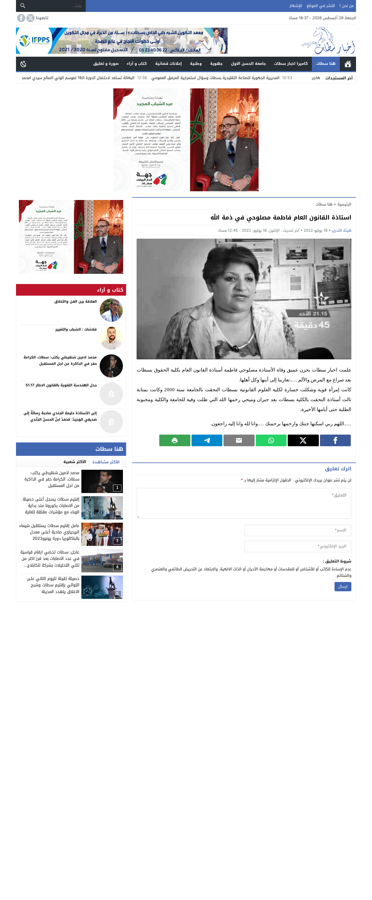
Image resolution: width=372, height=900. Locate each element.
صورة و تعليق (106, 63)
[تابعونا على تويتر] (30, 18)
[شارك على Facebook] (335, 440)
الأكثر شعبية (74, 461)
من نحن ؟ (346, 5)
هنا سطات (326, 63)
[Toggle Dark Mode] (23, 64)
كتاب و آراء (137, 63)
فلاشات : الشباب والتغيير (76, 329)
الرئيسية (348, 63)
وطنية (196, 63)
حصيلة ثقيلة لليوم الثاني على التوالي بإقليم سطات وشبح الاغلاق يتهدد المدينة (53, 585)
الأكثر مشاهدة (106, 462)
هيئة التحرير (341, 230)
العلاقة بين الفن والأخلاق (75, 301)
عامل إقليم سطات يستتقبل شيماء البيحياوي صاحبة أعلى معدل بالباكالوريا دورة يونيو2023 (49, 532)
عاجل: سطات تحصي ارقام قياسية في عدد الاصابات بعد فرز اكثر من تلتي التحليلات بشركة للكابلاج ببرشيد (49, 562)
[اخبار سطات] (292, 40)
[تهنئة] (71, 237)
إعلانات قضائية (168, 63)
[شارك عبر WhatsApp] (271, 440)
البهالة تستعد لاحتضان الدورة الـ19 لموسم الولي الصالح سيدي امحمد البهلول (103, 77)
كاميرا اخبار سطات (291, 63)
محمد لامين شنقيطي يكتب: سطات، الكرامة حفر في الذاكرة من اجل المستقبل (51, 479)
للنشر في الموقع (321, 5)
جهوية (216, 63)
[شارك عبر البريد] (239, 440)
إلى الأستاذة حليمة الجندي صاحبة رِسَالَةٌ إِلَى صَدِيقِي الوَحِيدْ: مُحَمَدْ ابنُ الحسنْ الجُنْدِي (60, 416)
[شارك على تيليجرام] (207, 440)
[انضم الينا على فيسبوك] (20, 18)
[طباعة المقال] (175, 440)
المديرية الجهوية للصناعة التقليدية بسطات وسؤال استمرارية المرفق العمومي (247, 77)
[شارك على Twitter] (303, 440)
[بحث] (23, 5)
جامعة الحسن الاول (248, 63)
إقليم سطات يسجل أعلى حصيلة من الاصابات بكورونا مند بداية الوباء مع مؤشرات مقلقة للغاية (51, 505)
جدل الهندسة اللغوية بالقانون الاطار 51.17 (61, 385)
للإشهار (295, 5)
